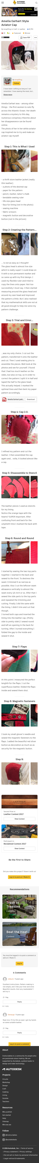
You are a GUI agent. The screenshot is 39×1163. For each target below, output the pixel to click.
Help (4, 1118)
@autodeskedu (11, 1139)
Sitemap (5, 1121)
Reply (19, 1002)
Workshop (6, 1082)
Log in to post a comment (19, 1044)
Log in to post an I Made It (19, 877)
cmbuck (11, 979)
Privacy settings (26, 1152)
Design (5, 1085)
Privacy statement (11, 1152)
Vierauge (11, 1015)
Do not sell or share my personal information (21, 1155)
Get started (6, 1115)
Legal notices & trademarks (14, 1158)
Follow (16, 83)
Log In (19, 963)
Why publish (7, 1112)
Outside (5, 1098)
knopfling (7, 29)
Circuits (5, 1079)
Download (31, 399)
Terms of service (27, 1148)
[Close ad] (36, 9)
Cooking (5, 1092)
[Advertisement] (19, 11)
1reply (6, 1006)
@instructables (11, 1135)
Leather (22, 29)
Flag (6, 997)
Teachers (5, 1101)
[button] (2, 3)
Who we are (6, 1125)
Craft (15, 29)
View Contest (19, 819)
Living (4, 1095)
